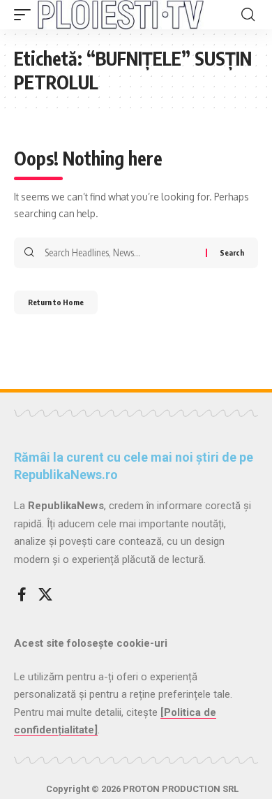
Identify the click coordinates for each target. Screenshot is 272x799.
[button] (26, 14)
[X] (45, 594)
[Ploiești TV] (121, 14)
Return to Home (56, 302)
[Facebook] (22, 594)
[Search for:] (120, 252)
